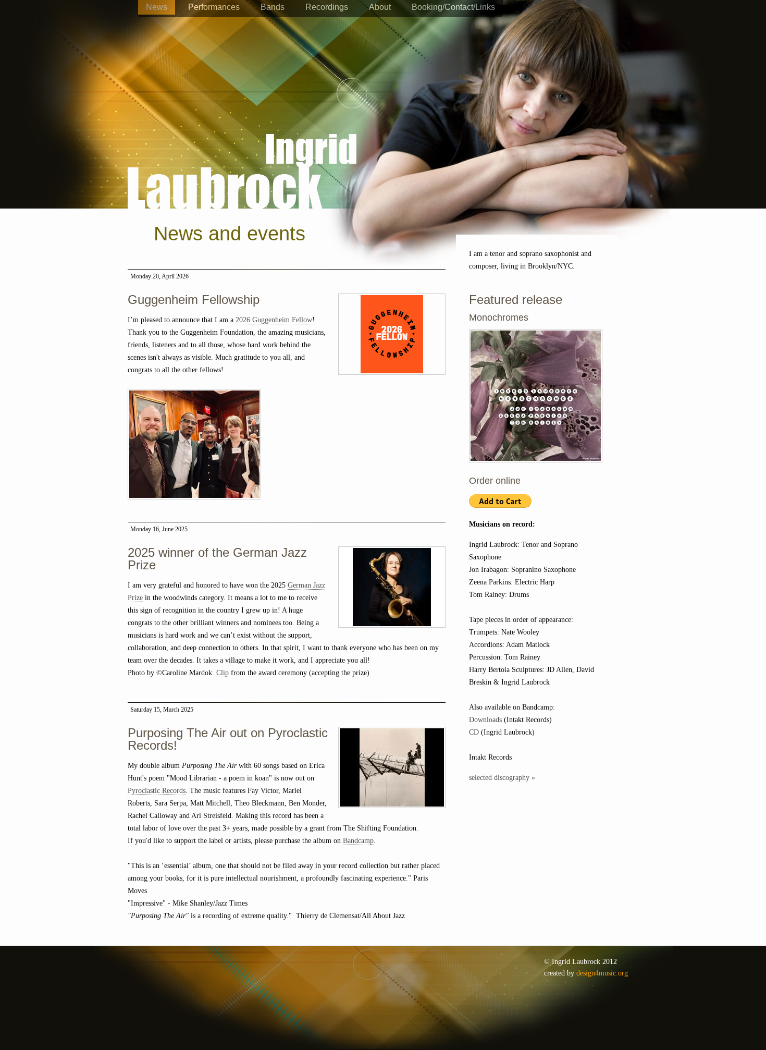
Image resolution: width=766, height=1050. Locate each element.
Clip (222, 673)
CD (474, 732)
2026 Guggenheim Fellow (274, 320)
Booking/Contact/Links (453, 7)
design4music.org (602, 973)
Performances (214, 7)
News (156, 7)
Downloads (485, 720)
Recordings (326, 7)
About (380, 7)
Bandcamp (358, 841)
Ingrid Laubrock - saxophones (242, 140)
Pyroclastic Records (157, 791)
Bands (273, 7)
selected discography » (502, 778)
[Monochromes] (535, 468)
